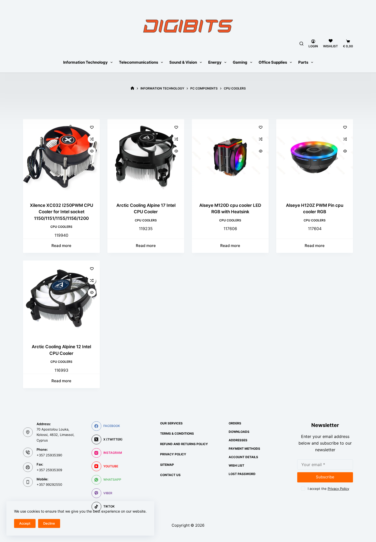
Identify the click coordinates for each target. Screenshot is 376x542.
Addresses (238, 440)
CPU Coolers (61, 227)
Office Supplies (273, 62)
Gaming (240, 62)
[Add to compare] (92, 139)
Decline (49, 523)
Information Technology (85, 62)
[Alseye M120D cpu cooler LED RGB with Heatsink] (230, 157)
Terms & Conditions (177, 433)
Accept (24, 523)
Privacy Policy (173, 454)
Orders (235, 423)
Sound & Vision (183, 62)
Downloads (239, 432)
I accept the (328, 489)
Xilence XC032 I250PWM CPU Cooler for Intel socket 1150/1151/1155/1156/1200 (61, 212)
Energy (215, 62)
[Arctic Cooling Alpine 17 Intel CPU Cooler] (145, 157)
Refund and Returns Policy (184, 444)
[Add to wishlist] (92, 127)
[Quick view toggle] (92, 151)
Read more (61, 245)
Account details (243, 457)
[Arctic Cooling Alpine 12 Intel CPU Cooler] (61, 299)
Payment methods (244, 448)
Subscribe (325, 477)
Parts (303, 62)
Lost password (242, 474)
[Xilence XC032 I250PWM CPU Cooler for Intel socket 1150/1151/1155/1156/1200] (61, 157)
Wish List (236, 465)
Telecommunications (138, 62)
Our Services (171, 423)
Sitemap (167, 465)
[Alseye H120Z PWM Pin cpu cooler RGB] (314, 157)
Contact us (170, 475)
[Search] (301, 44)
